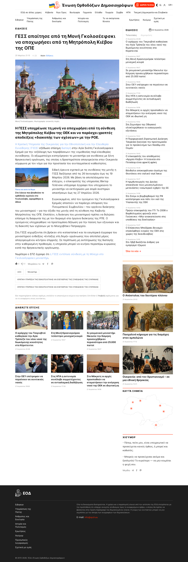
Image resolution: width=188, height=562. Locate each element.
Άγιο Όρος (61, 12)
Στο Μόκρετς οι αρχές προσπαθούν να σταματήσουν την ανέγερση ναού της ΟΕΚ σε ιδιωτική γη (147, 113)
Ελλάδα (98, 12)
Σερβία (119, 12)
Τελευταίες (131, 35)
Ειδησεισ (19, 20)
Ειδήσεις (49, 55)
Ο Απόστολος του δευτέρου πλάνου (145, 295)
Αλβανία (49, 12)
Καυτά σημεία (133, 391)
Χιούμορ (147, 20)
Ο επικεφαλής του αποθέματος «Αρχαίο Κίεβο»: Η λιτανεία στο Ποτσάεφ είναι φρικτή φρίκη (143, 159)
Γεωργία (109, 12)
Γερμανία (87, 12)
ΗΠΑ (128, 12)
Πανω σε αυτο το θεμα (25, 189)
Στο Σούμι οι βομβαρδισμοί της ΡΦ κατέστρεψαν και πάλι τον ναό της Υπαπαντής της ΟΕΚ (145, 199)
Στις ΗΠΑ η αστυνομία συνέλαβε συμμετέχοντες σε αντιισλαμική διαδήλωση (66, 379)
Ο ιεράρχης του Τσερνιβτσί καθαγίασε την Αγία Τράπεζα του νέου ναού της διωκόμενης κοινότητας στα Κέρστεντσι (31, 339)
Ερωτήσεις (134, 20)
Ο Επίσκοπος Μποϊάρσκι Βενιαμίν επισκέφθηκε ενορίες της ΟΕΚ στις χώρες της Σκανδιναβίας (145, 230)
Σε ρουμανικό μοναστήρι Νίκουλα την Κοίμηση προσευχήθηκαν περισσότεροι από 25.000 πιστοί (101, 339)
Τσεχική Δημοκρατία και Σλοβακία (150, 12)
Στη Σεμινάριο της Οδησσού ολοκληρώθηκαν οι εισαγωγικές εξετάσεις (144, 127)
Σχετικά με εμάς (23, 547)
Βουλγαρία (75, 12)
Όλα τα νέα (132, 251)
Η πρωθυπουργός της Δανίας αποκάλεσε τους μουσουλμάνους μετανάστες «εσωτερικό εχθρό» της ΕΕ (147, 184)
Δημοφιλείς (146, 35)
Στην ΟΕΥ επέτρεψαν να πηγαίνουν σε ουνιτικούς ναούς (29, 379)
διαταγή (66, 148)
